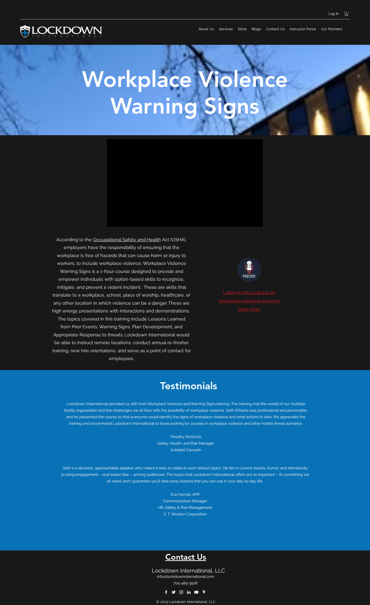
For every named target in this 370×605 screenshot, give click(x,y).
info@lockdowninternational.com (185, 576)
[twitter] (173, 592)
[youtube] (196, 592)
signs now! (249, 309)
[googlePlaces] (203, 592)
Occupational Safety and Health (127, 239)
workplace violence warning (249, 300)
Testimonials (188, 386)
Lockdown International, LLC (188, 570)
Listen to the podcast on (249, 292)
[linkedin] (188, 592)
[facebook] (166, 592)
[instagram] (181, 592)
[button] (346, 13)
